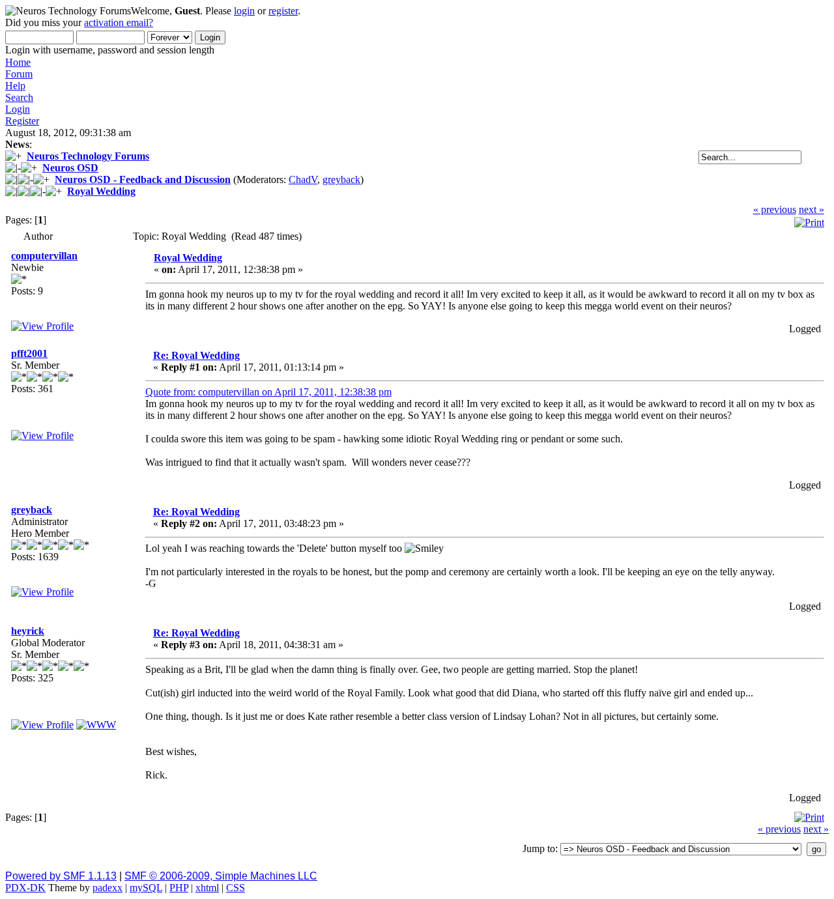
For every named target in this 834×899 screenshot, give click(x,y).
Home (18, 62)
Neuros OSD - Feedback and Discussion (143, 179)
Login (17, 109)
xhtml (207, 887)
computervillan (44, 255)
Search (19, 97)
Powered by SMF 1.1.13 (61, 875)
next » (811, 209)
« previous (774, 209)
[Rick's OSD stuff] (96, 724)
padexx (107, 887)
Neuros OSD (70, 167)
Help (15, 85)
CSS (235, 887)
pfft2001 (29, 353)
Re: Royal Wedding (196, 355)
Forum (19, 73)
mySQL (146, 887)
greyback (341, 179)
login (244, 10)
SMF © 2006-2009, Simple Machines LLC (220, 875)
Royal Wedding (101, 191)
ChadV (303, 179)
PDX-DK (25, 887)
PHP (178, 887)
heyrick (27, 630)
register (283, 10)
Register (22, 120)
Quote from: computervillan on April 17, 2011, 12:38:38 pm (268, 391)
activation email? (118, 22)
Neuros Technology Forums (88, 156)
